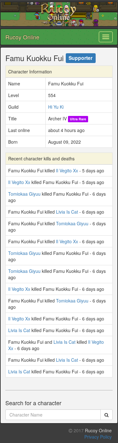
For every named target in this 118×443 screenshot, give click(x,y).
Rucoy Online (22, 37)
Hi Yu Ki (56, 107)
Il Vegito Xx (67, 170)
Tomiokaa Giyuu (24, 194)
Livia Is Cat (67, 212)
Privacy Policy (98, 437)
